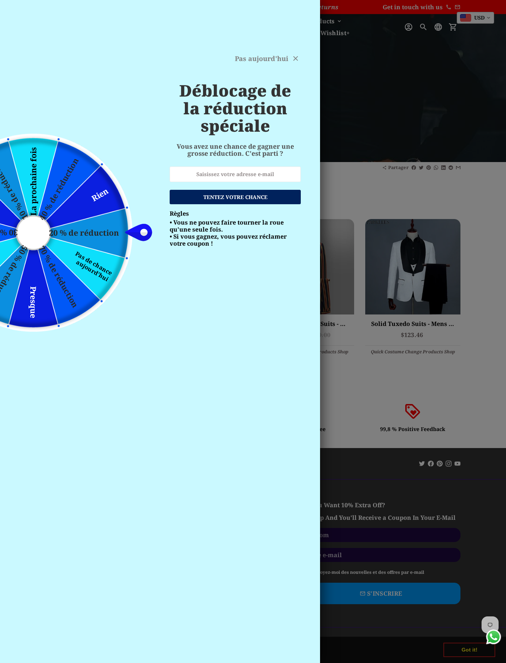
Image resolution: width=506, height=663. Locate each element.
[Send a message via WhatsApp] (493, 637)
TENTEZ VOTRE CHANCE (235, 197)
